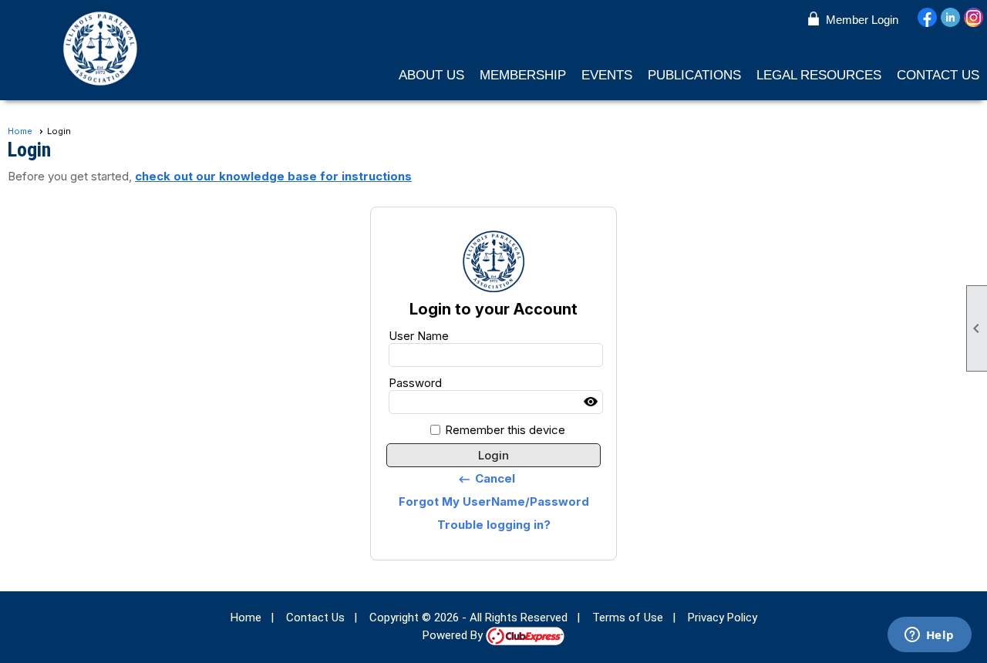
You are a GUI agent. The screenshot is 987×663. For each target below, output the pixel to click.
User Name (419, 335)
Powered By (454, 635)
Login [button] (493, 455)
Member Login (862, 19)
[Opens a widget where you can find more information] (929, 636)
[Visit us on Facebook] (927, 18)
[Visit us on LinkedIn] (950, 18)
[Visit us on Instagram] (973, 18)
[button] (431, 75)
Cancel (486, 478)
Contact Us (938, 75)
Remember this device (505, 429)
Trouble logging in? (494, 524)
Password (415, 382)
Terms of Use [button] (627, 617)
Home (20, 131)
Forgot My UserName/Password (494, 501)
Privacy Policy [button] (722, 617)
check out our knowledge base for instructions (273, 176)
